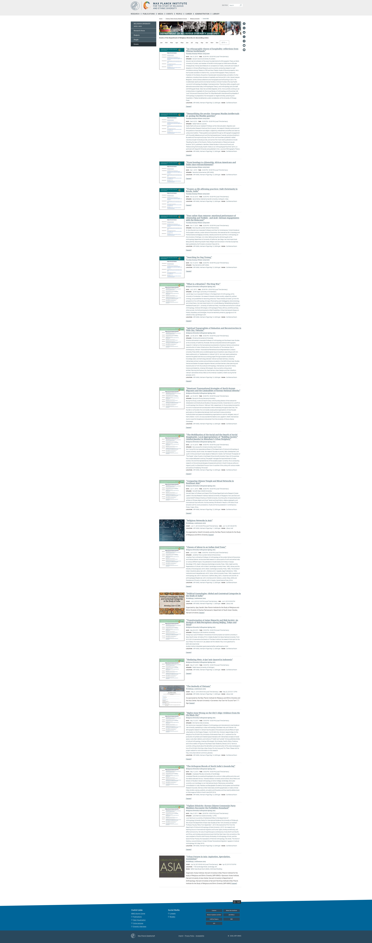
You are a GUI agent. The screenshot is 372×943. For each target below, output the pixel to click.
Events (136, 44)
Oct (207, 42)
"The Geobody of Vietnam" (198, 686)
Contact (214, 910)
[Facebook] (244, 23)
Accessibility (200, 936)
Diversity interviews (139, 926)
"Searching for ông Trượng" (199, 257)
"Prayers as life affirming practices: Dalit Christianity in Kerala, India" (212, 190)
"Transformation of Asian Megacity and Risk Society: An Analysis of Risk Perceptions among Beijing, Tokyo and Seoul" (212, 622)
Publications (137, 917)
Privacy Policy (189, 936)
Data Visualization (139, 920)
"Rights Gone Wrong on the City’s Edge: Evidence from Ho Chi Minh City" (213, 714)
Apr (177, 42)
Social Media (174, 910)
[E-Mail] (244, 45)
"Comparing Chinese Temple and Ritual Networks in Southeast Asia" (210, 482)
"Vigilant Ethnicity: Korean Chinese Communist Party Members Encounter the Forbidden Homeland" (211, 807)
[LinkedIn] (244, 28)
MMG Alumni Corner (138, 914)
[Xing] (244, 41)
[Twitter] (244, 36)
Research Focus (139, 31)
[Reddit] (244, 32)
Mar (171, 42)
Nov (212, 42)
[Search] (241, 5)
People (136, 40)
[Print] (244, 49)
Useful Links (137, 910)
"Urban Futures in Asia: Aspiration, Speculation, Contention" (208, 858)
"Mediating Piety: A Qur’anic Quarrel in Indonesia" (209, 659)
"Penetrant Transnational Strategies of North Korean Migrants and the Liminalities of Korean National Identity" (213, 389)
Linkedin (173, 914)
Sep (202, 42)
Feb (166, 42)
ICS (214, 923)
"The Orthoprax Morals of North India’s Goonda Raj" (210, 766)
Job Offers (231, 914)
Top (238, 902)
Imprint (181, 936)
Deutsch (225, 5)
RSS (231, 919)
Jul (192, 42)
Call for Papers (214, 919)
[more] (188, 106)
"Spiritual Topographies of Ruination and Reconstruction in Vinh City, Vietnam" (213, 329)
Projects (137, 35)
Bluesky (172, 917)
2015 (223, 42)
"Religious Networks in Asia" (199, 520)
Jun (187, 42)
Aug (196, 42)
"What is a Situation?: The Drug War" (203, 284)
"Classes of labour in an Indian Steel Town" (206, 547)
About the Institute (231, 910)
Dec (217, 42)
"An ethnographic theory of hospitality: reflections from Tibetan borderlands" (212, 50)
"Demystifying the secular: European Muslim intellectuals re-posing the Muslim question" (212, 114)
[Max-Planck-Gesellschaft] (134, 936)
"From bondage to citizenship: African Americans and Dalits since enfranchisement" (211, 163)
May (182, 42)
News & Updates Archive (214, 914)
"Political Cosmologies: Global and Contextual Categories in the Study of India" (213, 594)
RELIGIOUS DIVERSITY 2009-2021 (142, 25)
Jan (161, 42)
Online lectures (138, 923)
